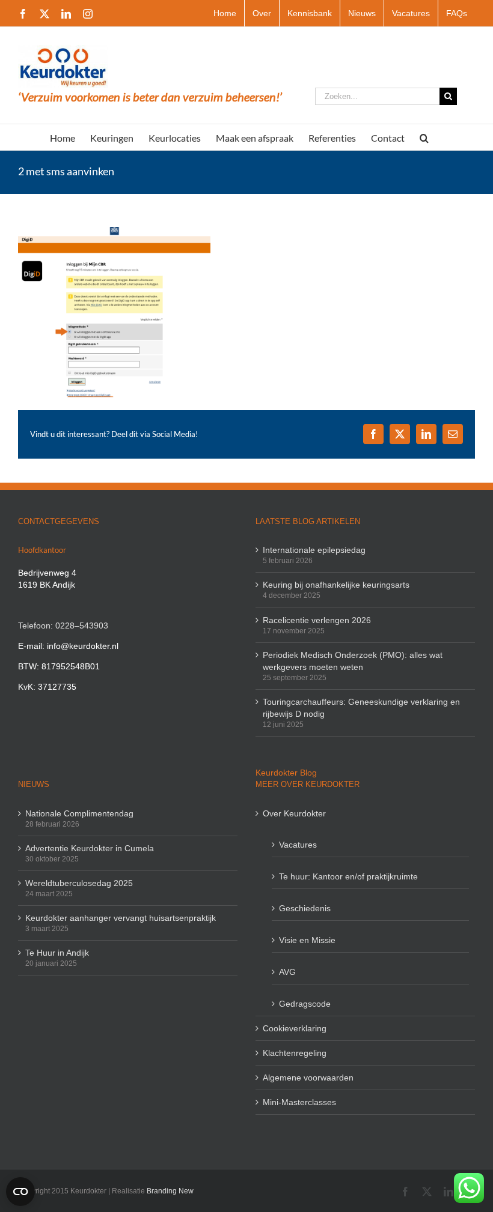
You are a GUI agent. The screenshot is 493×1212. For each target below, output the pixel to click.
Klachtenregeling (294, 1053)
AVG (287, 972)
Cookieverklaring (294, 1028)
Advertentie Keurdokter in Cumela (89, 848)
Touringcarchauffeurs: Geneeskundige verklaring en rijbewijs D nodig (361, 708)
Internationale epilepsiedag (314, 550)
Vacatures (298, 844)
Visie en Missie (307, 940)
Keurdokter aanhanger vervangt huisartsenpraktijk (120, 918)
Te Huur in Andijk (57, 952)
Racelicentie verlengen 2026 (317, 620)
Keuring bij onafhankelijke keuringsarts (336, 584)
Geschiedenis (305, 908)
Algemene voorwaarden (308, 1077)
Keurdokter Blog (286, 772)
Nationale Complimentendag (79, 813)
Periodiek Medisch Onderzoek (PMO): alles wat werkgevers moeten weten (352, 661)
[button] (424, 137)
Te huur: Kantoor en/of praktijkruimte (348, 876)
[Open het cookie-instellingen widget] (20, 1191)
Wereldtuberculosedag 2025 (79, 883)
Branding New (170, 1191)
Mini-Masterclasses (299, 1102)
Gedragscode (305, 1003)
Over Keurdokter (294, 813)
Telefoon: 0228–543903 (63, 625)
